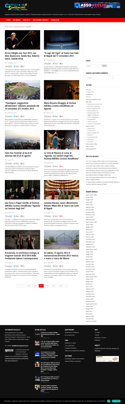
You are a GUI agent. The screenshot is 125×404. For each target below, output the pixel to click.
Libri (87, 102)
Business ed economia (93, 104)
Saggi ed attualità (91, 115)
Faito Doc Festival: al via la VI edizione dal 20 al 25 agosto (18, 154)
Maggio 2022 (89, 309)
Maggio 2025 (89, 227)
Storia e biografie (92, 117)
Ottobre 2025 (89, 217)
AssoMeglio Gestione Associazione (74, 359)
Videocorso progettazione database (75, 351)
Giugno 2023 (89, 279)
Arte (87, 90)
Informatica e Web (92, 106)
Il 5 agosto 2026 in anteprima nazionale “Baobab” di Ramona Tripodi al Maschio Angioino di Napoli (49, 388)
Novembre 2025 (90, 215)
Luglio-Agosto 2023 (91, 276)
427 (29, 286)
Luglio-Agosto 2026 (91, 195)
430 (47, 286)
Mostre (89, 92)
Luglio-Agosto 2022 (91, 304)
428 (35, 286)
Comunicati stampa (91, 99)
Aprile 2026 (89, 202)
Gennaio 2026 (90, 210)
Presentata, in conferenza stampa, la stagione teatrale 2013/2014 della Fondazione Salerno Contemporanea (22, 255)
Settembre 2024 (90, 247)
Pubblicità (55, 20)
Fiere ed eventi (91, 137)
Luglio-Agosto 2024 (91, 249)
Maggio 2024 (89, 254)
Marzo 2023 (89, 286)
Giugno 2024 (89, 252)
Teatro (88, 146)
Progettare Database (70, 348)
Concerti (89, 130)
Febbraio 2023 (90, 289)
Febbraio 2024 (90, 262)
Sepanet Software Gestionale (73, 361)
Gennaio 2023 (90, 291)
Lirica (88, 141)
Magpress (97, 350)
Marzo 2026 (89, 205)
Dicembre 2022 (90, 294)
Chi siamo (16, 20)
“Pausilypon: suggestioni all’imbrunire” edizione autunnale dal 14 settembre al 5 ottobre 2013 (22, 105)
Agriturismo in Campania (72, 332)
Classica (89, 128)
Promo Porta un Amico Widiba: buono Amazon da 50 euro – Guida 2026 (50, 334)
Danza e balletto (91, 133)
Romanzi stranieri (92, 113)
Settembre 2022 (90, 301)
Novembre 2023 (90, 269)
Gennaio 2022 (90, 319)
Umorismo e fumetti (92, 123)
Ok (109, 401)
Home (8, 20)
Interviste (89, 139)
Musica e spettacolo (92, 108)
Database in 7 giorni (70, 343)
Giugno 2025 (89, 224)
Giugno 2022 (89, 306)
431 (53, 286)
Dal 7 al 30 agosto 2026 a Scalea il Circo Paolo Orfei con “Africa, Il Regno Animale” (50, 378)
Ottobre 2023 (89, 271)
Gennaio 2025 (90, 237)
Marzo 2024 (89, 259)
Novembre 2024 (90, 242)
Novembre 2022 (90, 296)
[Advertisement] (103, 41)
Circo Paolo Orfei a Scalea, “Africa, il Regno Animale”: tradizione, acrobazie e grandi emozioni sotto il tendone (49, 354)
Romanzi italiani (91, 110)
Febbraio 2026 (90, 207)
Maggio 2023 (89, 281)
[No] (123, 401)
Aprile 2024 (89, 257)
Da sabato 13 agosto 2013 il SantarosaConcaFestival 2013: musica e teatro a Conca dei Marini (61, 255)
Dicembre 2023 (90, 267)
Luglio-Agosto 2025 (91, 222)
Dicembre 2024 (90, 239)
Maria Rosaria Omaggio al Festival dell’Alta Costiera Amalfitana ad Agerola (60, 105)
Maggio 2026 (89, 200)
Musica (88, 126)
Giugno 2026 (89, 197)
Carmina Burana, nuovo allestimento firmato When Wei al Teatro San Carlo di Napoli (61, 205)
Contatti (26, 20)
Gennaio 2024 (90, 264)
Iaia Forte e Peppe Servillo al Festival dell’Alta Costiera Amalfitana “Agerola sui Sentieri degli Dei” (22, 205)
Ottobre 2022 (89, 299)
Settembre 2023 (90, 274)
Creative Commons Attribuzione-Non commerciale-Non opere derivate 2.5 (16, 358)
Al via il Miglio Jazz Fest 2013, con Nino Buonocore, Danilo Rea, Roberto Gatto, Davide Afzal (22, 55)
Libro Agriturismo (70, 335)
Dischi (89, 135)
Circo (87, 97)
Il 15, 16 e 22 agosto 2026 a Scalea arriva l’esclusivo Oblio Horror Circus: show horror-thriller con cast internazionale (50, 344)
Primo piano (89, 144)
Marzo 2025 (89, 232)
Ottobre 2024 (89, 244)
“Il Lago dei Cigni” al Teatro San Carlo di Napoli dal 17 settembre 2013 (61, 54)
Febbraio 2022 (90, 316)
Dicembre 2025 (90, 212)
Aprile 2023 (89, 284)
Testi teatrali (90, 119)
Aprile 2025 (89, 229)
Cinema (88, 94)
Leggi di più (116, 401)
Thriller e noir (91, 121)
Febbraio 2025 (90, 234)
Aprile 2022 (89, 311)
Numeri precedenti (91, 321)
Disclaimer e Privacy (40, 20)
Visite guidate (89, 149)
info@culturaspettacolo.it (20, 345)
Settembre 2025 (90, 219)
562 (61, 286)
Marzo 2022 (89, 314)
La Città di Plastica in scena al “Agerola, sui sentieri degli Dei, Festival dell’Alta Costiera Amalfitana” (61, 155)
